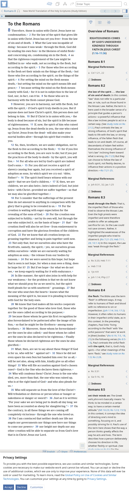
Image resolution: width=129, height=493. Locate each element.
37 (71, 406)
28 (12, 304)
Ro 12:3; (114, 410)
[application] (64, 16)
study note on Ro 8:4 (99, 449)
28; (90, 242)
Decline (21, 487)
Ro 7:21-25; (107, 239)
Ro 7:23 (110, 156)
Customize (36, 487)
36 (51, 398)
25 (89, 339)
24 (22, 259)
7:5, (119, 335)
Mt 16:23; (104, 410)
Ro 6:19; (112, 335)
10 (28, 116)
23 (10, 243)
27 (68, 288)
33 (19, 365)
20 (47, 214)
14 (17, 161)
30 (24, 328)
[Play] (2, 16)
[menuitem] (5, 4)
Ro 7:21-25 (107, 170)
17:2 (121, 310)
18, (124, 335)
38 (10, 418)
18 (12, 198)
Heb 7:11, (119, 239)
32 (54, 353)
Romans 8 (10, 11)
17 (54, 181)
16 (22, 177)
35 (12, 390)
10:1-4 (95, 242)
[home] (5, 4)
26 (12, 275)
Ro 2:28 (97, 357)
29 (10, 316)
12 (12, 145)
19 (59, 206)
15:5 (122, 410)
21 (63, 222)
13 (59, 149)
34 (10, 373)
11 (32, 124)
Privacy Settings (96, 479)
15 (26, 165)
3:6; (116, 310)
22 (19, 234)
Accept (9, 487)
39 (37, 426)
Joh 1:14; (109, 310)
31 (12, 349)
